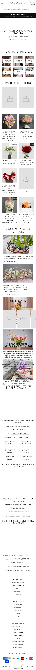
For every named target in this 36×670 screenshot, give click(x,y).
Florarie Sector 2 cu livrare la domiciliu (9, 450)
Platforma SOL (18, 591)
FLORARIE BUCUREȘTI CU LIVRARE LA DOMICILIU (18, 387)
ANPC (18, 588)
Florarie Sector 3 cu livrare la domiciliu (9, 458)
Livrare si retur (18, 607)
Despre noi (18, 610)
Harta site (18, 595)
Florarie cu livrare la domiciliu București (18, 437)
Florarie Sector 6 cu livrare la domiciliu (26, 458)
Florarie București (18, 644)
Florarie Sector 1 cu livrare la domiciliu (9, 443)
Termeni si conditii (18, 579)
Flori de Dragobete (18, 623)
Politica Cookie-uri (18, 585)
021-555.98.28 (20, 430)
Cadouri (18, 638)
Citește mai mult (11, 262)
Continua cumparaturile (18, 40)
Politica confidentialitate (18, 582)
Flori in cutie (18, 629)
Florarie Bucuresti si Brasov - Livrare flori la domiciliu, (20, 666)
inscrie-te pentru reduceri (17, 653)
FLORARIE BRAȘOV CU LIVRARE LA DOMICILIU (18, 465)
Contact (18, 613)
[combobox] (18, 9)
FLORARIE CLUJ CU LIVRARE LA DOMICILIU (18, 522)
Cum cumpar (18, 604)
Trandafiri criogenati (18, 632)
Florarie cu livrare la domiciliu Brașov (18, 516)
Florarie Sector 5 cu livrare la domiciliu (26, 450)
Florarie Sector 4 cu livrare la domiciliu (26, 443)
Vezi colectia (18, 305)
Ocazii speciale (18, 635)
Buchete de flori (18, 626)
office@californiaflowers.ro (20, 433)
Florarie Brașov (18, 648)
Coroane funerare (18, 641)
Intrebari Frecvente (18, 601)
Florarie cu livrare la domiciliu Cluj (18, 570)
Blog (18, 616)
